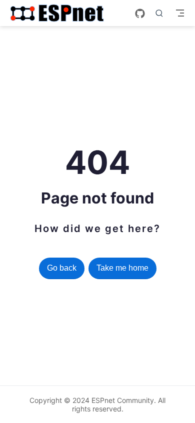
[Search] (159, 13)
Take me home (122, 268)
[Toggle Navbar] (180, 13)
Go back (61, 268)
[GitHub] (140, 14)
